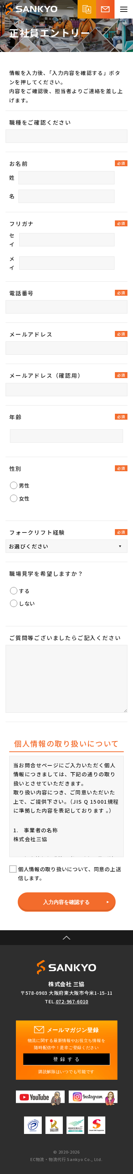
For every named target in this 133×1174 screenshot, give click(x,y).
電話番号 (21, 293)
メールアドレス (31, 334)
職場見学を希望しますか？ (46, 573)
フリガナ (21, 223)
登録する (67, 1059)
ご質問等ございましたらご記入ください (65, 638)
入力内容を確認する (66, 902)
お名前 (18, 163)
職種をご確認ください (40, 122)
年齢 (15, 417)
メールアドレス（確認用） (46, 375)
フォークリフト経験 (37, 532)
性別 (15, 468)
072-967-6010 (72, 1001)
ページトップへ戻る (66, 937)
